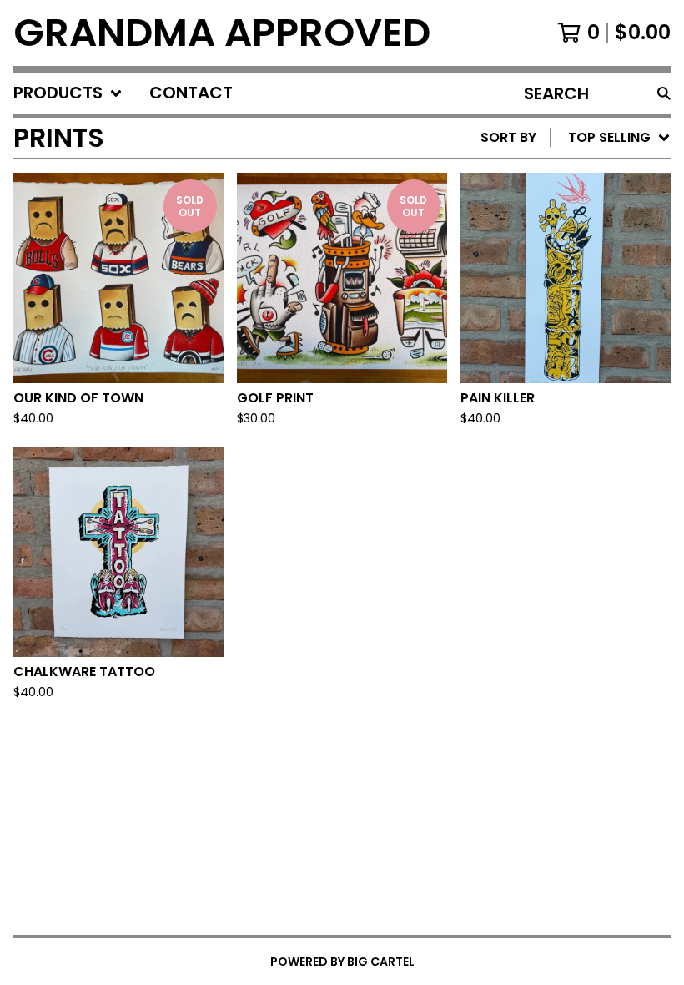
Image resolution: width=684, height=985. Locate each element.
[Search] (664, 93)
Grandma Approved (221, 33)
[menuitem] (68, 93)
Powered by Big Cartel (342, 961)
